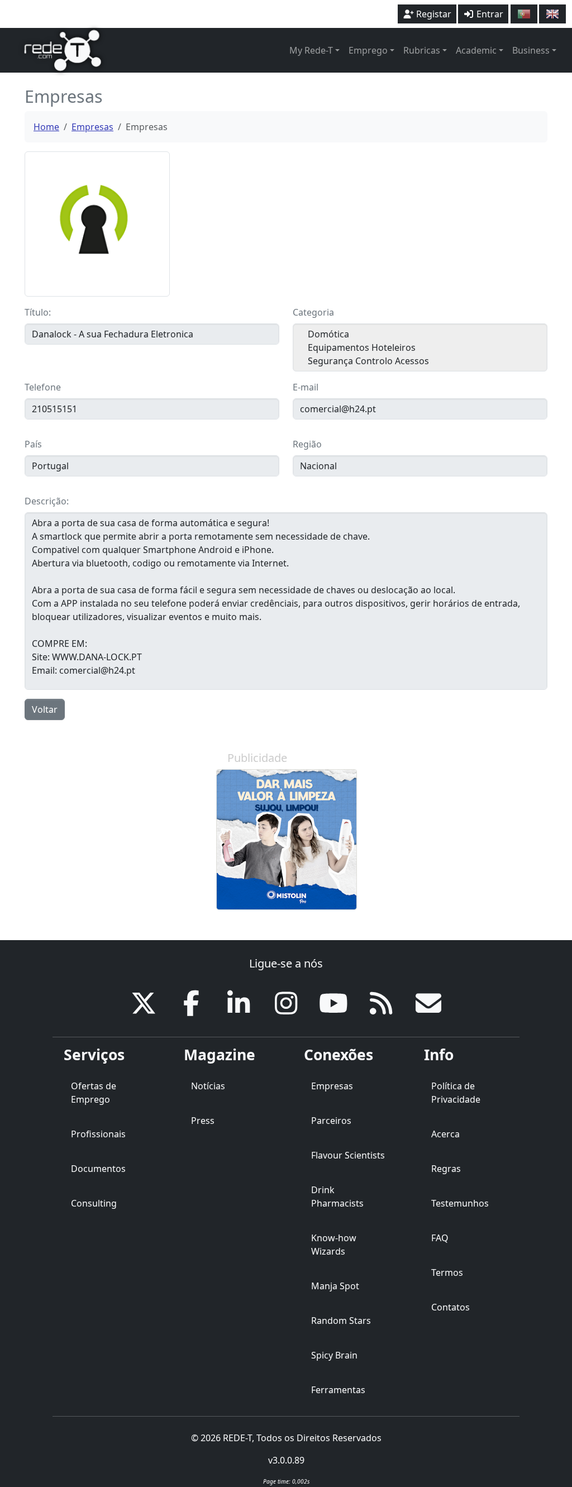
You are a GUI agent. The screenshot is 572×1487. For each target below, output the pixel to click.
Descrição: (47, 501)
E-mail (305, 387)
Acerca (445, 1134)
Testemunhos (460, 1203)
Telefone (43, 387)
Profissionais (98, 1134)
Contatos (450, 1307)
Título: (38, 312)
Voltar (45, 709)
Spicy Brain (334, 1355)
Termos (447, 1272)
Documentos (98, 1168)
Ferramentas (338, 1390)
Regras (446, 1168)
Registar (432, 14)
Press (202, 1120)
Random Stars (341, 1320)
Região (307, 444)
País (33, 444)
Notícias (208, 1086)
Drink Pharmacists (337, 1196)
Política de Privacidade (455, 1092)
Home (46, 127)
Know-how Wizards (333, 1244)
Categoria (313, 312)
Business (531, 50)
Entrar (488, 14)
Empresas (92, 127)
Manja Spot (335, 1286)
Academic (476, 50)
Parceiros (331, 1120)
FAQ (440, 1238)
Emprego (368, 50)
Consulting (94, 1203)
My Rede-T (311, 50)
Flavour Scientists (348, 1155)
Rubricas (421, 50)
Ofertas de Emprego (93, 1092)
